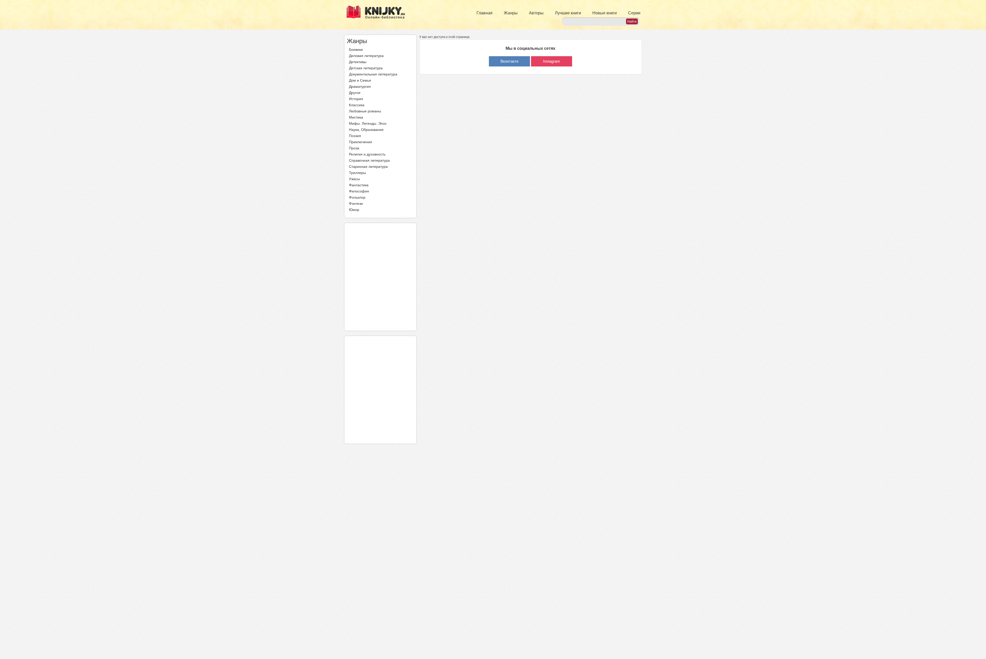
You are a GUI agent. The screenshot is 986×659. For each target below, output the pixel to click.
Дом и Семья (360, 80)
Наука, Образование (366, 130)
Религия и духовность (367, 154)
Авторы (536, 13)
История (356, 99)
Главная (484, 13)
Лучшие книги (568, 13)
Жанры (511, 13)
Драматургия (360, 86)
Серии (634, 13)
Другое (355, 93)
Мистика (356, 117)
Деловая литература (366, 56)
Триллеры (357, 173)
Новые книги (604, 13)
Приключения (360, 142)
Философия (359, 191)
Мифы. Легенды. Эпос (368, 123)
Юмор (354, 210)
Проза (354, 148)
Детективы (357, 62)
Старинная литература (368, 166)
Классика (356, 105)
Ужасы (354, 179)
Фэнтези (356, 203)
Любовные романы (365, 111)
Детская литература (366, 68)
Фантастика (358, 185)
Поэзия (355, 136)
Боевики (356, 49)
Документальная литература (373, 74)
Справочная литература (369, 160)
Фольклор (357, 197)
